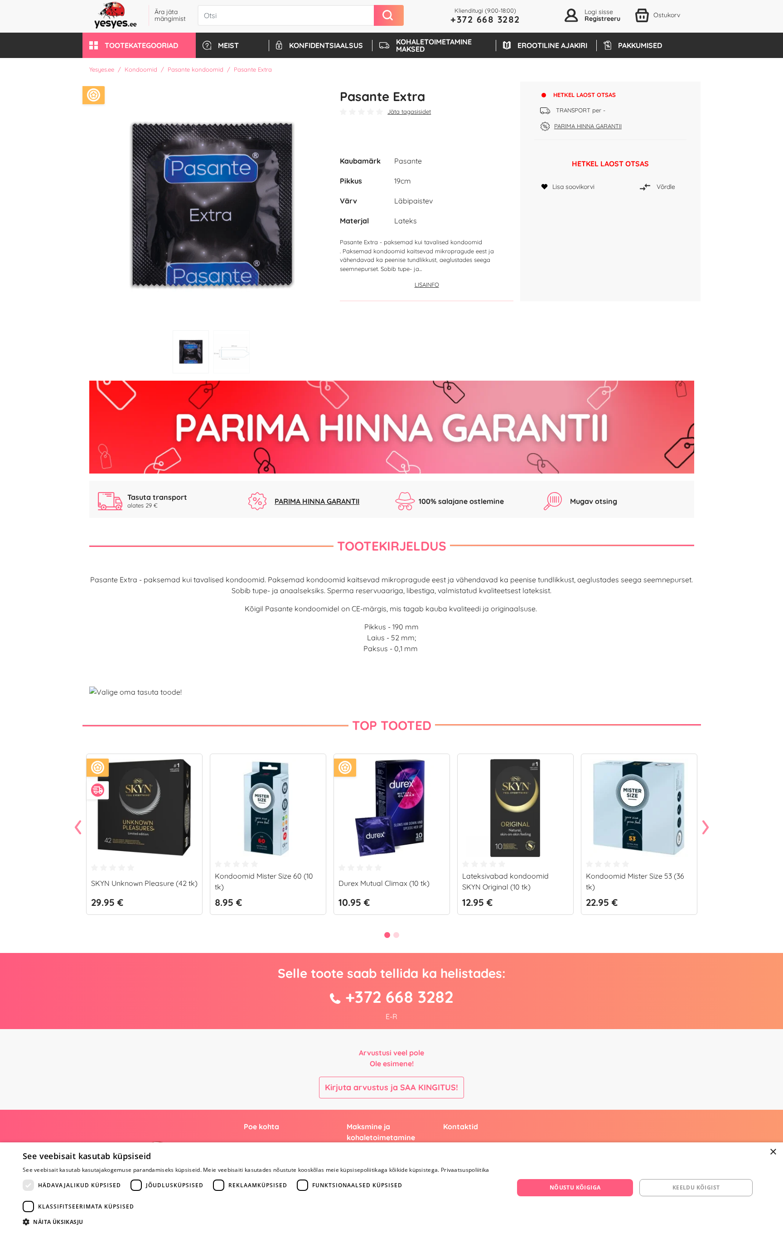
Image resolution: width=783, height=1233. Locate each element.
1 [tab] (191, 351)
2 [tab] (231, 351)
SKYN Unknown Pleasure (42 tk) (144, 883)
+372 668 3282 (485, 19)
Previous (77, 827)
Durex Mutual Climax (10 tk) (384, 883)
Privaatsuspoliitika (465, 1170)
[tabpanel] (211, 204)
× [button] (772, 1152)
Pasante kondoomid (195, 69)
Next (705, 827)
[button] (139, 45)
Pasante (408, 160)
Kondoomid (141, 69)
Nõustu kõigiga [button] (575, 1187)
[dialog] (391, 1187)
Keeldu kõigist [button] (696, 1187)
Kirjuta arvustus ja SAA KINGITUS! (391, 1087)
